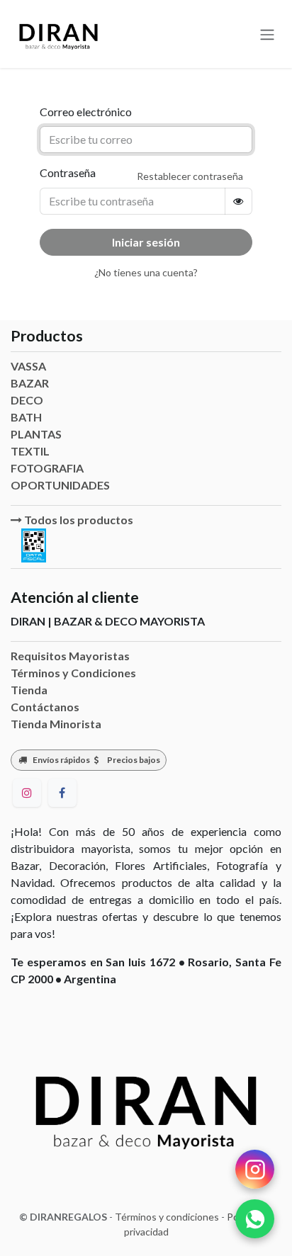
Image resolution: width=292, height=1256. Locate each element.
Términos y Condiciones (73, 672)
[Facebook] (62, 793)
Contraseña (68, 172)
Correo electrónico (86, 111)
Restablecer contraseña (190, 176)
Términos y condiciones (167, 1217)
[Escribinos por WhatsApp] (254, 1218)
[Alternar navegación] (267, 34)
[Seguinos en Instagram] (254, 1169)
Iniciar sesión (146, 242)
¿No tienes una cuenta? (146, 272)
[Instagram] (27, 793)
